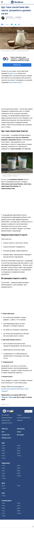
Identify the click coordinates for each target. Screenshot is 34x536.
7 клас (3, 453)
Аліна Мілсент (10, 17)
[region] (17, 95)
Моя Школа (18, 17)
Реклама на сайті (6, 420)
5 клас (3, 450)
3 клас (3, 448)
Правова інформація (7, 417)
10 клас (19, 455)
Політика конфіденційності (24, 417)
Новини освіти (6, 438)
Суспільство (6, 435)
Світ (3, 432)
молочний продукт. (16, 82)
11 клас (3, 458)
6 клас (18, 450)
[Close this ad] (33, 527)
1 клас (3, 445)
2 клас (18, 445)
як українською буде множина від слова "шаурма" (14, 389)
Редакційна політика (7, 422)
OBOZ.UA (5, 429)
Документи (20, 420)
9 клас (3, 455)
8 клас (18, 453)
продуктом (12, 73)
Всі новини (20, 435)
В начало (27, 411)
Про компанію (5, 415)
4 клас (18, 448)
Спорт (19, 432)
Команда (19, 415)
